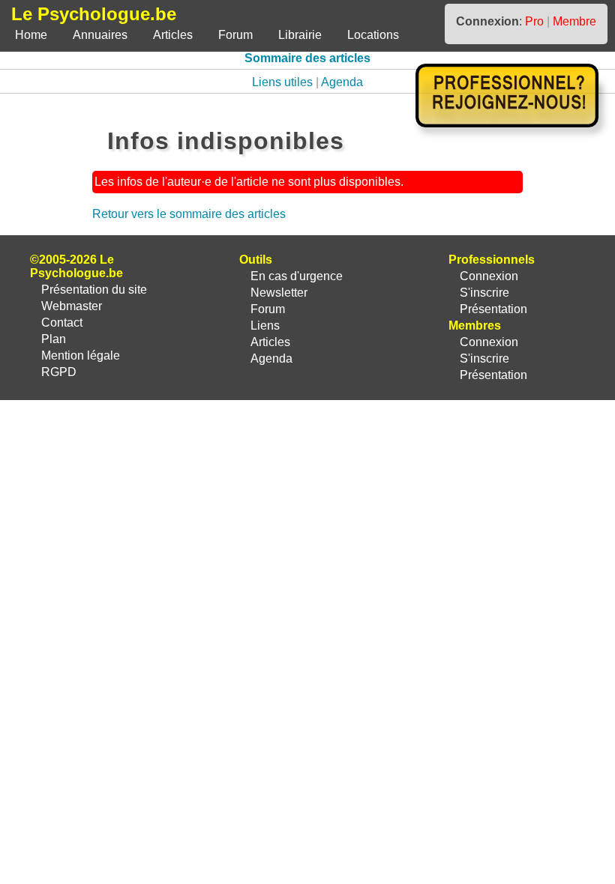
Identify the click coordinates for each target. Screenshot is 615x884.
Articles (173, 34)
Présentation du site (94, 289)
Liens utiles (282, 82)
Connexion (489, 276)
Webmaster (71, 306)
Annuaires (100, 34)
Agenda (342, 82)
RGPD (58, 372)
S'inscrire (484, 292)
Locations (373, 34)
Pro (534, 21)
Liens (265, 325)
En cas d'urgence (296, 276)
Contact (61, 322)
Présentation (493, 309)
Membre (574, 21)
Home (31, 34)
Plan (53, 339)
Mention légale (80, 355)
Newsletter (279, 292)
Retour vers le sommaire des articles (189, 214)
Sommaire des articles (307, 58)
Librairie (300, 34)
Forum (235, 34)
